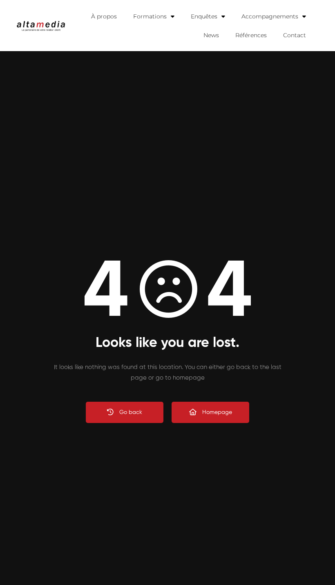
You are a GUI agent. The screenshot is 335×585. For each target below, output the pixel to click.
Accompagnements (269, 16)
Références (251, 35)
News (211, 35)
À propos (104, 16)
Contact (294, 35)
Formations (150, 16)
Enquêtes (204, 16)
